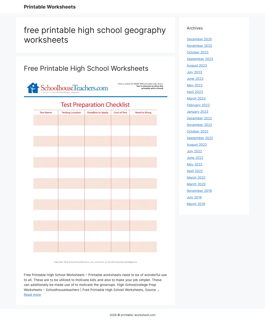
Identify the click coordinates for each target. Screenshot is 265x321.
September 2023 (200, 59)
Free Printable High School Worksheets (86, 68)
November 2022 (199, 125)
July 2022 (194, 151)
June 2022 (195, 158)
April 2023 (195, 92)
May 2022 (194, 164)
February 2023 (198, 105)
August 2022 (197, 145)
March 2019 (196, 204)
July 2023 (194, 72)
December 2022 (199, 118)
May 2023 (195, 85)
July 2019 (194, 197)
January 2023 (197, 112)
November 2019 (199, 191)
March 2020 (196, 184)
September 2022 (200, 138)
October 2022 (197, 131)
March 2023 (196, 98)
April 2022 (195, 171)
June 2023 (195, 79)
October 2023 (198, 52)
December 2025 (199, 39)
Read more (32, 295)
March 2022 (196, 177)
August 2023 (197, 65)
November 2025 (199, 46)
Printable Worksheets (50, 7)
